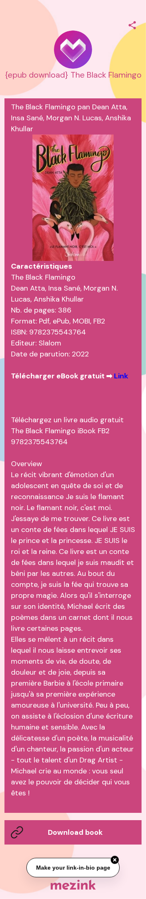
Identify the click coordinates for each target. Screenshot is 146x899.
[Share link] (132, 24)
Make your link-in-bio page (73, 867)
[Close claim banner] (115, 859)
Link (121, 376)
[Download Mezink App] (73, 884)
